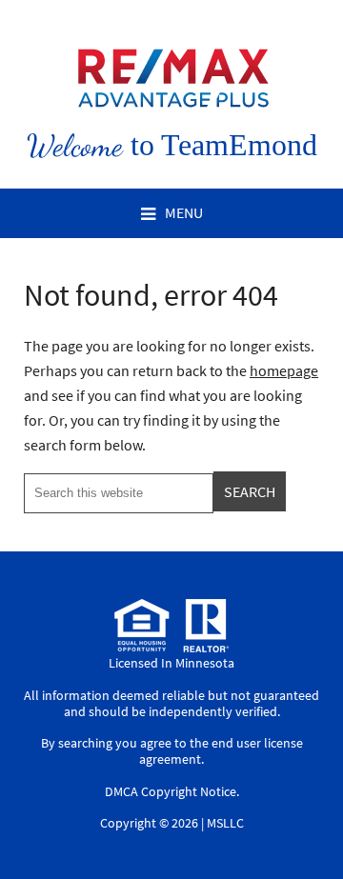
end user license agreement (221, 751)
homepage (284, 370)
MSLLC (225, 822)
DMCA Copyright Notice (170, 791)
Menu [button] (184, 212)
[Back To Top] (308, 825)
